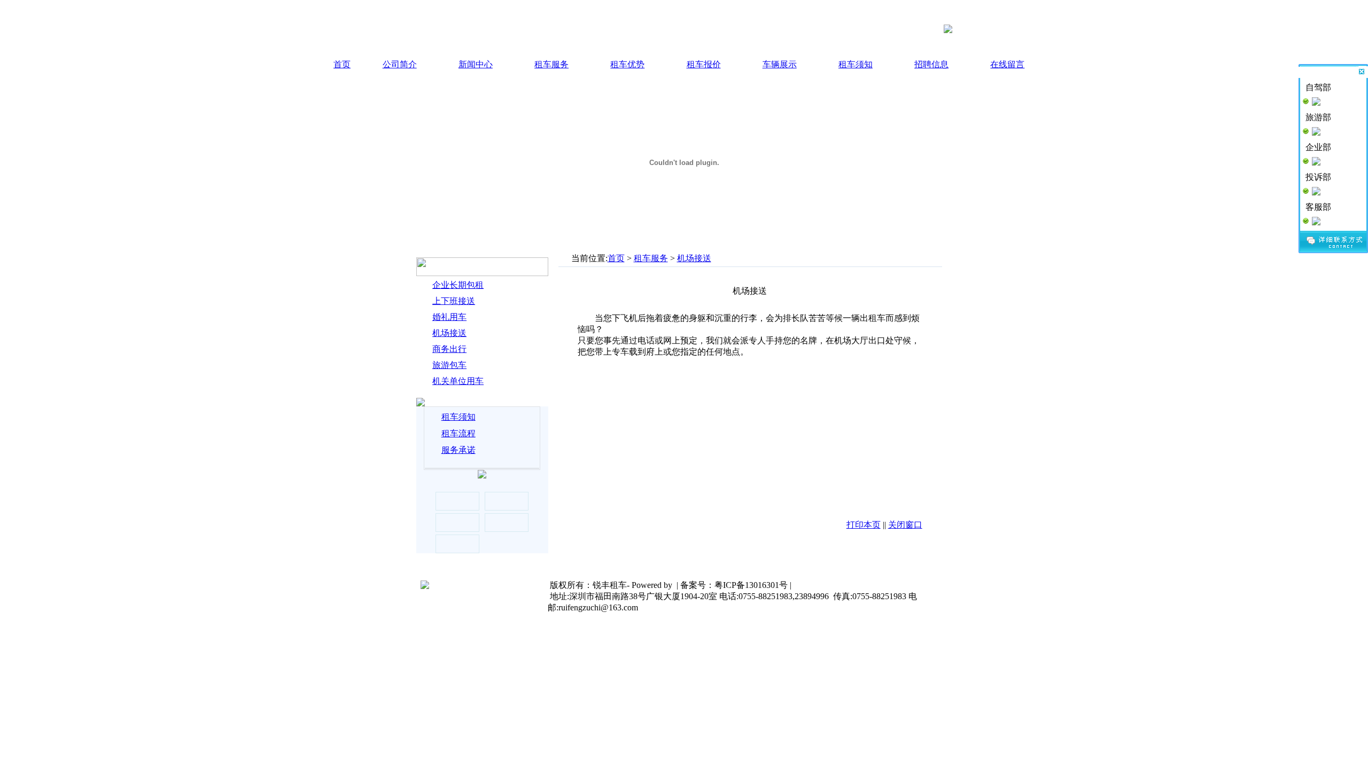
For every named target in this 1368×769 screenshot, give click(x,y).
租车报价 (704, 64)
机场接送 (449, 333)
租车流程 (458, 433)
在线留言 (1007, 64)
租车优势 (627, 64)
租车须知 (855, 64)
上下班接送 (453, 300)
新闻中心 (475, 64)
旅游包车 (449, 365)
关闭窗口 (905, 524)
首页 (342, 64)
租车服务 (551, 64)
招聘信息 (931, 64)
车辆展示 (780, 64)
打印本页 (863, 524)
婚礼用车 (449, 316)
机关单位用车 (458, 381)
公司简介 (400, 64)
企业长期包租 (458, 284)
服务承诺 (458, 449)
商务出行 (449, 349)
